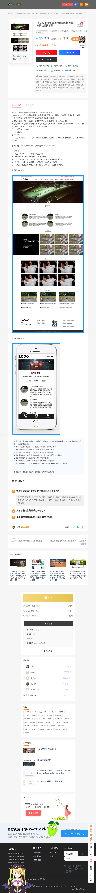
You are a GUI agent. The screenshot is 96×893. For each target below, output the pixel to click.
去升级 (54, 45)
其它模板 (34, 715)
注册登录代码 (44, 726)
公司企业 (26, 715)
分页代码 (49, 715)
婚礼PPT (37, 719)
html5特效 (35, 712)
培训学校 (43, 13)
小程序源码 (37, 856)
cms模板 (37, 852)
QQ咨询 (47, 60)
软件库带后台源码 (44, 760)
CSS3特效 (27, 712)
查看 (37, 630)
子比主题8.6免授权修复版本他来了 (50, 781)
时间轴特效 (35, 726)
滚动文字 (52, 726)
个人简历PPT (52, 712)
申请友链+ (41, 879)
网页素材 (37, 860)
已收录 (65, 31)
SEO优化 (53, 852)
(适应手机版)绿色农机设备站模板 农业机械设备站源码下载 (68, 542)
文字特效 (65, 722)
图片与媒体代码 (28, 719)
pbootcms (35, 13)
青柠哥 (19, 527)
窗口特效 (34, 729)
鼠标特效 (26, 733)
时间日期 (26, 726)
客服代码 (50, 719)
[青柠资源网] (15, 4)
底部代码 (67, 719)
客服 (44, 719)
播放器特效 (49, 722)
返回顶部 (65, 729)
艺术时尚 (49, 729)
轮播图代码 (57, 729)
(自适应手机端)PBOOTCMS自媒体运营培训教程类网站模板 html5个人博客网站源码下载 (38, 576)
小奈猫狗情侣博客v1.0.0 (46, 749)
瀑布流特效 (61, 726)
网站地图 (57, 886)
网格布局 (41, 729)
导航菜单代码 (58, 719)
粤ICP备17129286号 (68, 886)
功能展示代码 (57, 715)
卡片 (65, 715)
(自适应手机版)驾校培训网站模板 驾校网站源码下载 (38, 472)
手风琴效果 (32, 722)
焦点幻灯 (26, 729)
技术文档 (53, 856)
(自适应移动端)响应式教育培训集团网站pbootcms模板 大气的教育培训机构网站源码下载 (57, 576)
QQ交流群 (34, 813)
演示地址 (70, 53)
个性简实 (61, 712)
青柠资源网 (19, 13)
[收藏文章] (73, 527)
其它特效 (41, 715)
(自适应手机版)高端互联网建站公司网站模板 (26, 541)
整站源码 (27, 13)
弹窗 (25, 722)
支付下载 (46, 53)
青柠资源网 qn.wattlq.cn (27, 829)
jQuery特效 (43, 712)
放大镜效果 (57, 722)
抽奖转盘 (40, 722)
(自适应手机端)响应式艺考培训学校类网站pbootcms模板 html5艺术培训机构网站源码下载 (18, 576)
